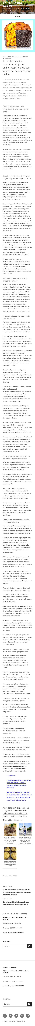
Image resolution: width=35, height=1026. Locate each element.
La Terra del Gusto (17, 79)
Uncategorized (12, 876)
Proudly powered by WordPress (14, 1021)
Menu (18, 16)
